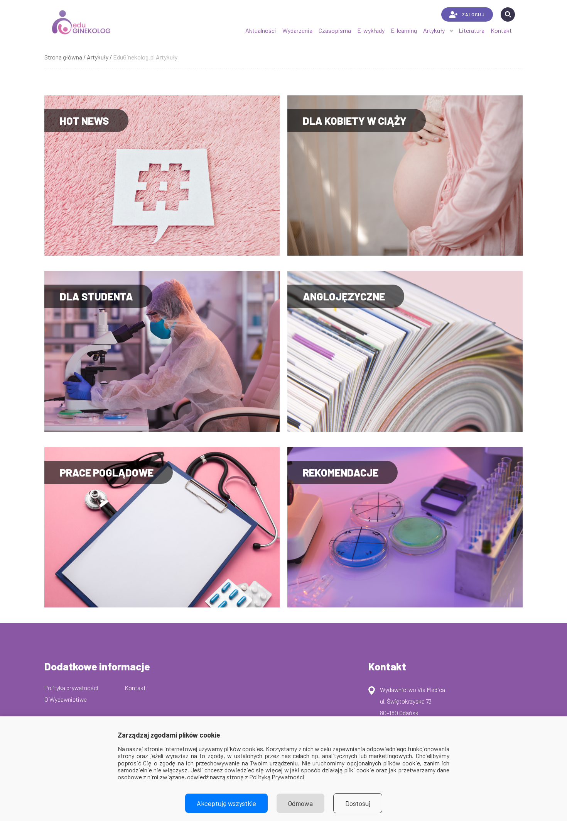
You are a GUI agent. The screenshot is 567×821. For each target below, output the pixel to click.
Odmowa (300, 803)
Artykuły (434, 30)
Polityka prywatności (71, 687)
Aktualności (260, 30)
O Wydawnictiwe (65, 699)
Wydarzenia (297, 30)
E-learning (404, 30)
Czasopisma (335, 30)
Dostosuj (357, 803)
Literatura (471, 30)
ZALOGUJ (473, 14)
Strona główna (63, 57)
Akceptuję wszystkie (226, 803)
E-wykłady (371, 30)
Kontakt (501, 30)
